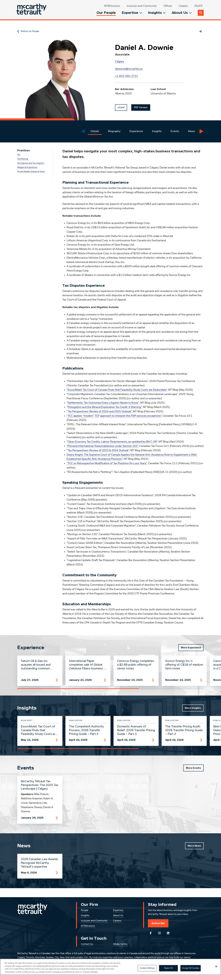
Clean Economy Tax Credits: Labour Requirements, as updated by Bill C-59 (112, 441)
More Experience (191, 647)
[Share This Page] (200, 31)
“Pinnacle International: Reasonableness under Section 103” (102, 446)
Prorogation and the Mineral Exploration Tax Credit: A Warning (104, 407)
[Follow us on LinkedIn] (168, 933)
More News (194, 845)
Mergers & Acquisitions (27, 167)
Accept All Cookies (190, 968)
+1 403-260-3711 (126, 76)
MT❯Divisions (112, 6)
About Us (180, 13)
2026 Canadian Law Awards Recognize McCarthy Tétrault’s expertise (39, 863)
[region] (110, 967)
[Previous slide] (83, 131)
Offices (167, 6)
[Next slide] (201, 131)
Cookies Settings (147, 968)
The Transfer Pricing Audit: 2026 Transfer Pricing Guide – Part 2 (184, 730)
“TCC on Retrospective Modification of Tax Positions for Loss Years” (107, 463)
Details (95, 131)
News (191, 131)
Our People (106, 13)
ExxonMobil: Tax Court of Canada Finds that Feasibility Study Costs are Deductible (117, 390)
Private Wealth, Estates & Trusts (31, 172)
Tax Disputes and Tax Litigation (30, 163)
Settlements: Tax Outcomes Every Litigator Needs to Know (103, 402)
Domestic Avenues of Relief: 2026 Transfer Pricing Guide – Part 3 (136, 730)
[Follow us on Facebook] (150, 933)
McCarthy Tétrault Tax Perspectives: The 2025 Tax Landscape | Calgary (39, 785)
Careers (183, 6)
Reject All (168, 968)
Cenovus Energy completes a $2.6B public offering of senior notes (135, 664)
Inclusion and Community (142, 6)
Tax (18, 155)
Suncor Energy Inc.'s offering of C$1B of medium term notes (184, 664)
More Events (193, 767)
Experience (136, 131)
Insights (155, 13)
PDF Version (140, 107)
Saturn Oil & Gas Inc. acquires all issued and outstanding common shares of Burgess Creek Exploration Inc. (37, 664)
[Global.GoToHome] (31, 9)
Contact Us (87, 944)
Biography (114, 131)
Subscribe (158, 923)
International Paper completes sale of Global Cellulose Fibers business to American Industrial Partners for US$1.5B (88, 664)
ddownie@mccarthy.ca (129, 69)
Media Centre (120, 944)
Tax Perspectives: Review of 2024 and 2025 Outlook (99, 411)
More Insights (193, 708)
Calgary (119, 61)
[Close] (216, 966)
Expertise (130, 13)
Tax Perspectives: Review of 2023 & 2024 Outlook (98, 450)
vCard (121, 107)
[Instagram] (159, 933)
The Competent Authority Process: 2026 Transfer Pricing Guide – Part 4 (86, 730)
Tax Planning (22, 159)
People (84, 910)
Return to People (30, 31)
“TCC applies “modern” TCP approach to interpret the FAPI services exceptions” (114, 416)
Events (175, 131)
